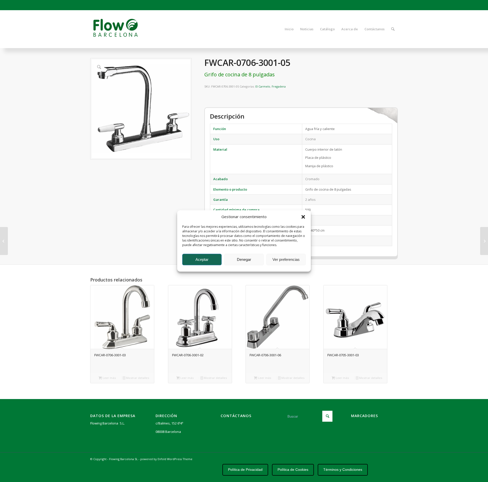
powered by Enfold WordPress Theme (166, 459)
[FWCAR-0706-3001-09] (4, 241)
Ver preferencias (286, 259)
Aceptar (201, 259)
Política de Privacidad (245, 469)
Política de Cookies (293, 469)
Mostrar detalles (137, 378)
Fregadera (279, 86)
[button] (303, 216)
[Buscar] (393, 29)
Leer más (109, 378)
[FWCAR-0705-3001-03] (484, 241)
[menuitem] (289, 29)
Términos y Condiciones (342, 469)
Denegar (244, 259)
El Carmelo (262, 86)
